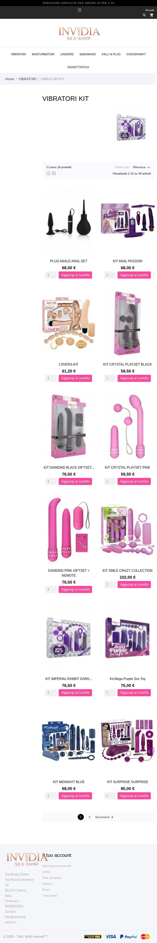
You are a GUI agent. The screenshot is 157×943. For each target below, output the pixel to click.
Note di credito (51, 877)
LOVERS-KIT (68, 364)
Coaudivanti (136, 54)
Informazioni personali (56, 866)
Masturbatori (43, 54)
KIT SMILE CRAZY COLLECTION (128, 570)
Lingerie (67, 54)
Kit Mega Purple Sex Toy (128, 679)
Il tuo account (56, 855)
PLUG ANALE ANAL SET (68, 261)
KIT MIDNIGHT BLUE (69, 782)
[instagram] (79, 10)
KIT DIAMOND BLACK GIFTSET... (69, 467)
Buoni (46, 889)
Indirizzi (47, 883)
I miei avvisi (49, 895)
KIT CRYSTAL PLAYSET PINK (127, 467)
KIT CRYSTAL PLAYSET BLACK (127, 364)
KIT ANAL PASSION (127, 261)
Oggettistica (78, 67)
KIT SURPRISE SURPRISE (127, 782)
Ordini (46, 871)
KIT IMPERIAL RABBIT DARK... (68, 679)
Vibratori (18, 54)
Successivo (105, 817)
